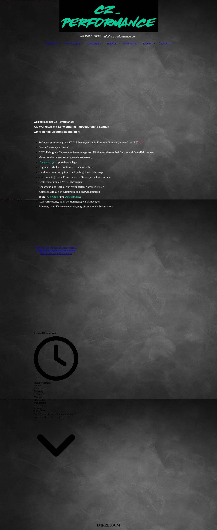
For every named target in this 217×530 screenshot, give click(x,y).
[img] (108, 16)
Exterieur (147, 43)
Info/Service (52, 43)
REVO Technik (73, 43)
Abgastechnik (94, 43)
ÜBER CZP (165, 43)
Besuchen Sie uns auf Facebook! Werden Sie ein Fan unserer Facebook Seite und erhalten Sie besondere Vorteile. (56, 250)
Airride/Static (130, 43)
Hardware (112, 43)
